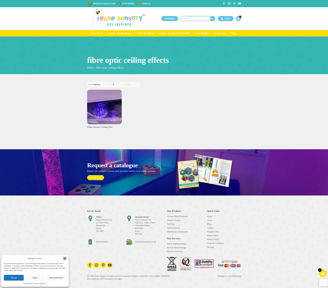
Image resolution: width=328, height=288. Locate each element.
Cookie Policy (27, 283)
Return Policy (213, 235)
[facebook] (224, 3)
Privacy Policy (213, 239)
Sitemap (210, 247)
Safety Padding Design (176, 244)
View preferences (56, 278)
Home (90, 67)
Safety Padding (173, 228)
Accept (14, 278)
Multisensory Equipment (177, 232)
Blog (209, 224)
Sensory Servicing (174, 251)
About (209, 220)
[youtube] (239, 3)
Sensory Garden (174, 220)
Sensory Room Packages (177, 216)
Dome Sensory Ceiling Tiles (99, 127)
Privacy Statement (39, 283)
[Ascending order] (113, 84)
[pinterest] (234, 3)
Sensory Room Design (176, 247)
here (120, 279)
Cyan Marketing (234, 276)
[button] (65, 258)
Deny (35, 278)
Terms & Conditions (215, 243)
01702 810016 (128, 3)
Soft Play (171, 224)
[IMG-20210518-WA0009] (104, 91)
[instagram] (229, 3)
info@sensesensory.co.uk (104, 3)
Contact (210, 228)
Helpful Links (213, 232)
